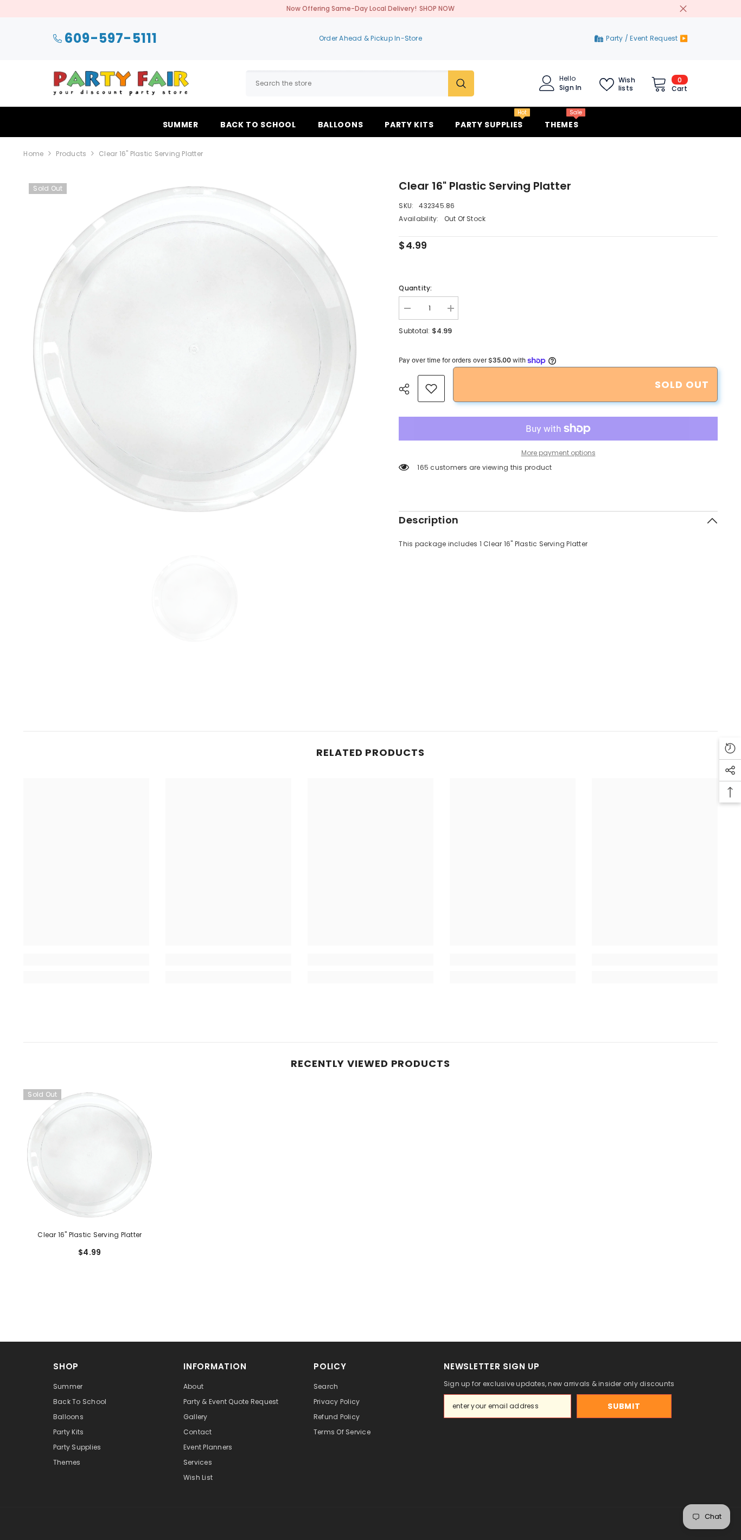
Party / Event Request (642, 38)
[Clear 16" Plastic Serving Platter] (89, 1155)
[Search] (360, 83)
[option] (195, 349)
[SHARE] (408, 389)
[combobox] (347, 83)
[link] (431, 388)
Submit (624, 1406)
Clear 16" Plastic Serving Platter (89, 1234)
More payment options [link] (558, 452)
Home (33, 153)
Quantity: (415, 288)
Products (71, 153)
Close (683, 9)
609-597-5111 (111, 39)
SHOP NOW (437, 8)
